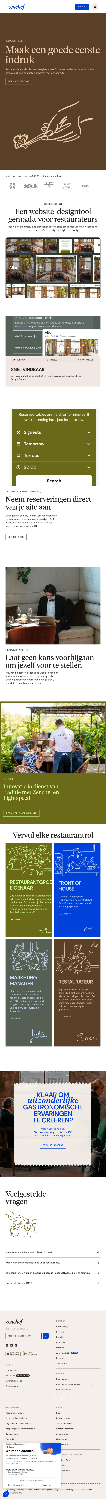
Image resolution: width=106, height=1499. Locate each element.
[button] (53, 1252)
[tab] (19, 360)
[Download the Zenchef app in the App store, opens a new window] (13, 1353)
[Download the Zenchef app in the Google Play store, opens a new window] (31, 1353)
